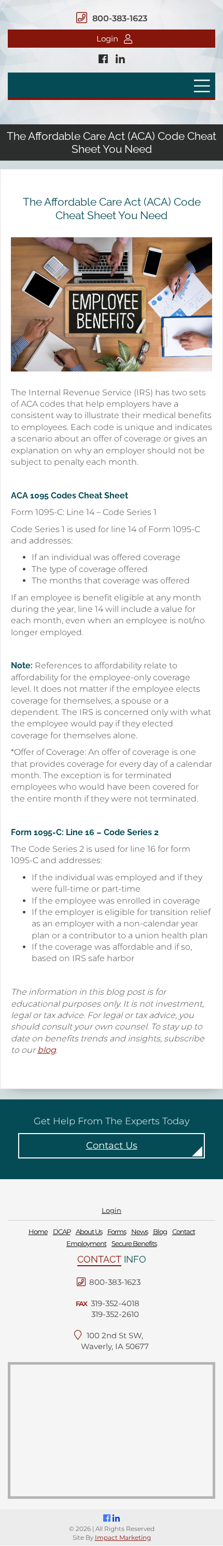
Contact (183, 1232)
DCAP (62, 1232)
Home (38, 1232)
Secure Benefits (134, 1243)
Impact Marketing (123, 1537)
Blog (160, 1232)
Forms (116, 1232)
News (139, 1232)
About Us (89, 1232)
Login (107, 39)
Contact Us (111, 1145)
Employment (86, 1243)
